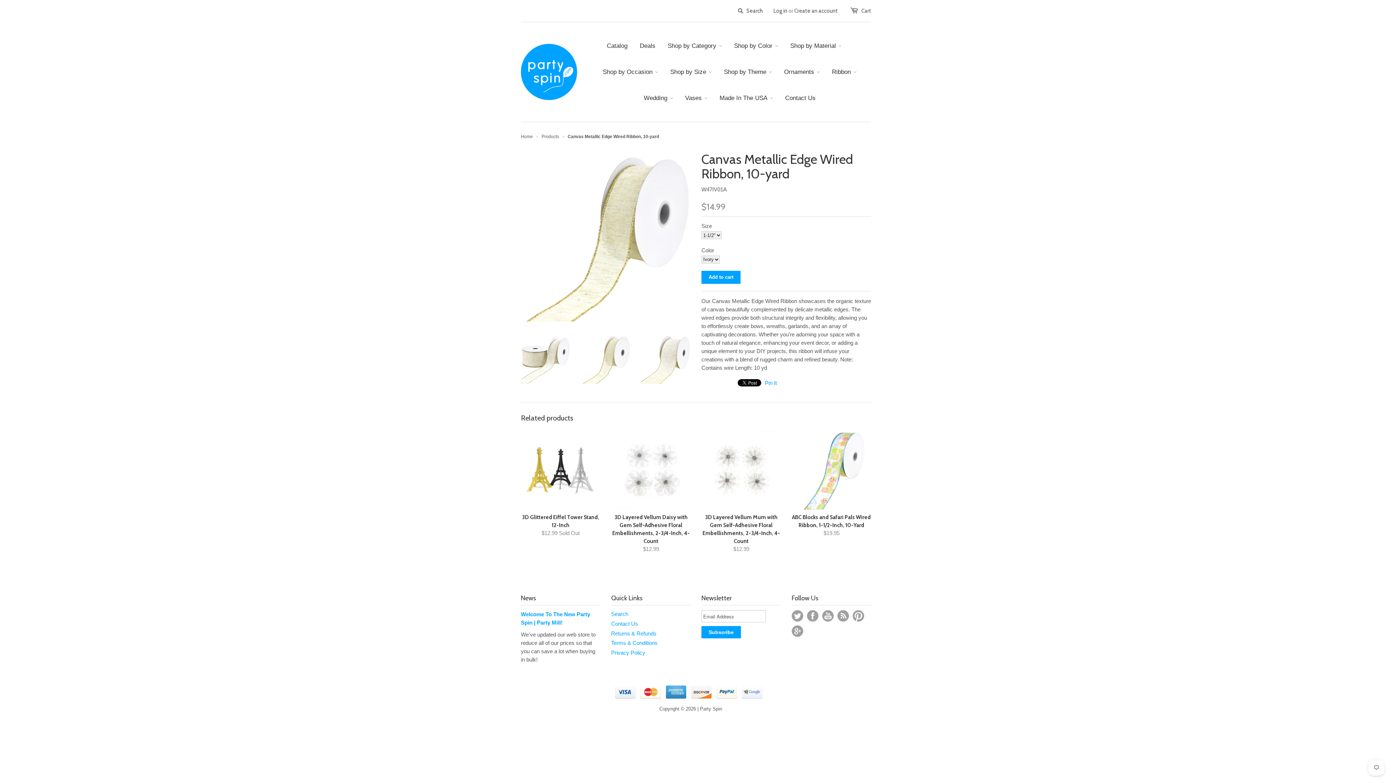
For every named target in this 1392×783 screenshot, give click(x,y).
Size (706, 226)
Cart (866, 11)
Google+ (797, 631)
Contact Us (624, 624)
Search (619, 614)
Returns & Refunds (633, 633)
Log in (780, 11)
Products (550, 136)
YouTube (828, 616)
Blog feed (843, 616)
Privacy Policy (628, 653)
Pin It (771, 383)
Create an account (816, 11)
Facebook (813, 616)
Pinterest (858, 616)
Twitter (797, 616)
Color (707, 250)
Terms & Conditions (634, 643)
